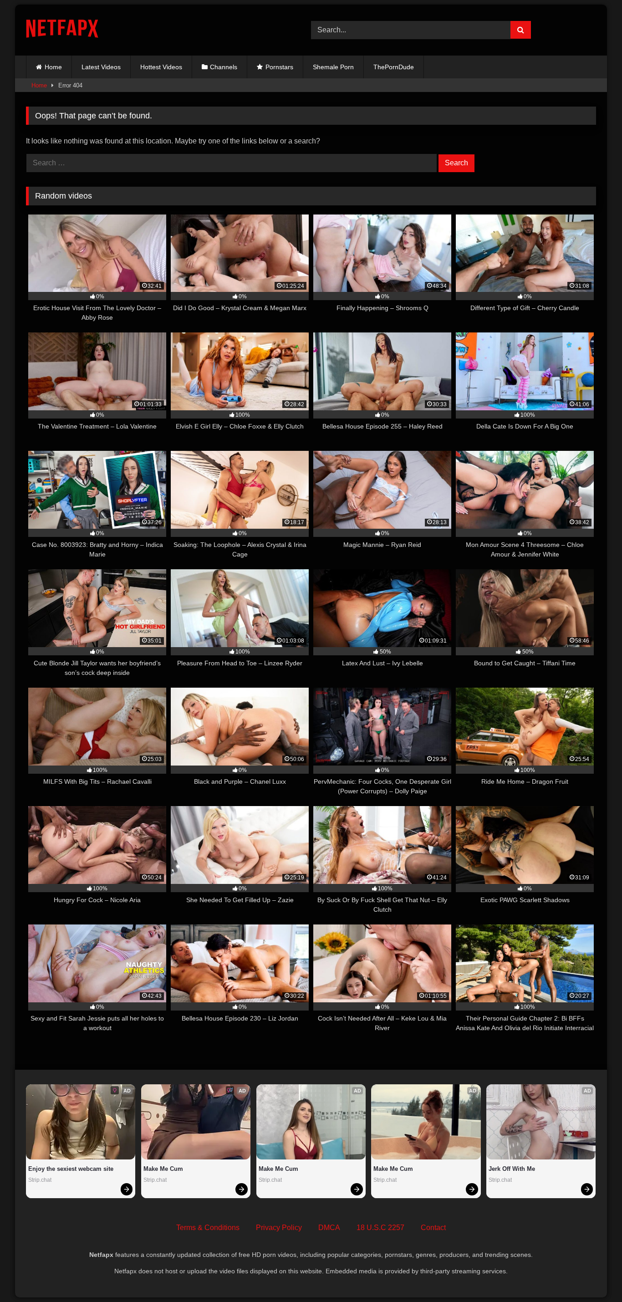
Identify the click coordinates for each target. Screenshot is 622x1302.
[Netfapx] (62, 30)
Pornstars (279, 67)
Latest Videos (101, 67)
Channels (223, 67)
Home (53, 67)
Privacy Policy (279, 1227)
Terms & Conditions (208, 1227)
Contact (433, 1227)
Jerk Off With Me (512, 1168)
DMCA (329, 1227)
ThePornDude (393, 67)
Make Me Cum (163, 1168)
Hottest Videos (161, 67)
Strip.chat (39, 1180)
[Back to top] (594, 1275)
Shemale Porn (333, 67)
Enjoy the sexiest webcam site (70, 1168)
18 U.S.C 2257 (380, 1227)
